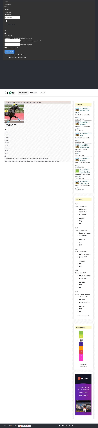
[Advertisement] (49, 74)
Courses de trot (85, 233)
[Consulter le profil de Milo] (77, 109)
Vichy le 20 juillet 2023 (81, 206)
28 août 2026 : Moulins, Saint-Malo (82, 111)
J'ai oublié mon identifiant (16, 55)
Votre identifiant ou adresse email (30, 41)
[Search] (5, 30)
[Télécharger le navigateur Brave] (24, 425)
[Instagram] (73, 425)
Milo (78, 117)
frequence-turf (85, 302)
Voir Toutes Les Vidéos (83, 316)
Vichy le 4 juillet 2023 (81, 230)
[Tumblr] (70, 425)
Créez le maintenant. (25, 38)
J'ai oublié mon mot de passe (17, 57)
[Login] (5, 33)
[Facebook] (59, 425)
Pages (6, 2)
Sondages (7, 12)
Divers (83, 299)
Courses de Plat (86, 115)
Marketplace (8, 15)
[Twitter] (63, 425)
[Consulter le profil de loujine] (77, 170)
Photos (6, 9)
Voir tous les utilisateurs (83, 365)
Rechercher (11, 24)
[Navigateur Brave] (83, 394)
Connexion (9, 52)
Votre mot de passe (26, 44)
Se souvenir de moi (12, 48)
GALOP (80, 115)
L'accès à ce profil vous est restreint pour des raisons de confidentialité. (26, 158)
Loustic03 (84, 214)
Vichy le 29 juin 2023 (80, 251)
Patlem (10, 125)
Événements (8, 4)
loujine (78, 176)
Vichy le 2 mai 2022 (80, 273)
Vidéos (6, 7)
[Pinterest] (66, 425)
